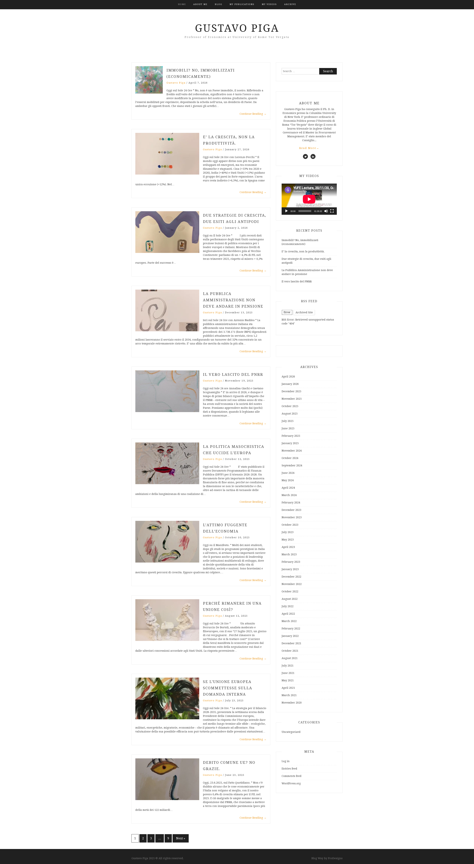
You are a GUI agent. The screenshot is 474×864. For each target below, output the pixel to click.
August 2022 (290, 598)
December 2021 (291, 643)
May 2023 (288, 539)
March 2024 (289, 495)
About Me (200, 4)
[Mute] (326, 211)
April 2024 (288, 487)
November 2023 (292, 517)
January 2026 (290, 383)
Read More (309, 148)
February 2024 (291, 502)
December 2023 (291, 509)
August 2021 (290, 658)
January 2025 (290, 443)
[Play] (286, 211)
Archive (290, 4)
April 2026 (288, 376)
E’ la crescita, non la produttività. (303, 251)
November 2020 (292, 702)
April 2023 (288, 546)
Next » (180, 838)
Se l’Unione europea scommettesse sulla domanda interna (227, 687)
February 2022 (291, 628)
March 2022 (289, 621)
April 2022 (288, 613)
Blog (218, 4)
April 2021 (288, 687)
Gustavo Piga (237, 28)
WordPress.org (291, 783)
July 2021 (287, 665)
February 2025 (291, 435)
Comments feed (291, 776)
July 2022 (287, 606)
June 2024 (288, 472)
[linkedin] (313, 156)
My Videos (269, 4)
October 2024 (290, 458)
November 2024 (292, 450)
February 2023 (291, 561)
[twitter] (305, 156)
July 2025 (287, 420)
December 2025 (291, 391)
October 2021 (290, 650)
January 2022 (290, 635)
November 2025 (292, 398)
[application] (309, 199)
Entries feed (289, 768)
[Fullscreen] (332, 211)
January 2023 (290, 569)
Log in (286, 761)
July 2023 (287, 532)
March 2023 (289, 554)
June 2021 (288, 672)
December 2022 (291, 576)
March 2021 (289, 695)
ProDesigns (335, 858)
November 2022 (292, 584)
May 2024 (288, 480)
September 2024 (292, 465)
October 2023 (290, 524)
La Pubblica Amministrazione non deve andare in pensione (233, 300)
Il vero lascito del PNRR (233, 374)
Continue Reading (253, 113)
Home (182, 4)
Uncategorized (291, 731)
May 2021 (288, 680)
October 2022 (290, 591)
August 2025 (290, 413)
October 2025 (290, 406)
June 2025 (288, 428)
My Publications (242, 4)
